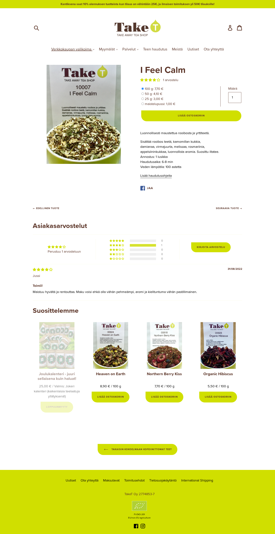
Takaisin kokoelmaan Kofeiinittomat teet (141, 449)
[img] (43, 270)
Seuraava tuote (227, 208)
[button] (150, 80)
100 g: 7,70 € (154, 89)
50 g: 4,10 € (153, 94)
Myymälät (107, 49)
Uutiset (193, 49)
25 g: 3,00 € (154, 99)
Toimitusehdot (134, 480)
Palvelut (129, 49)
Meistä (177, 49)
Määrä (232, 89)
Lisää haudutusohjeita (156, 176)
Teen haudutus (155, 49)
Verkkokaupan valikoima (71, 49)
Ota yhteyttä (214, 49)
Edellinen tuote (47, 208)
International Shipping (197, 480)
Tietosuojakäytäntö (163, 480)
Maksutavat (111, 480)
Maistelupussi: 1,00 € (160, 104)
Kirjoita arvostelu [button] (211, 247)
